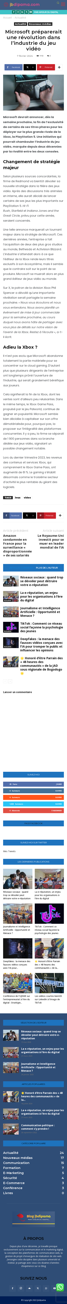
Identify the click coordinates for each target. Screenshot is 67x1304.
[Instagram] (18, 12)
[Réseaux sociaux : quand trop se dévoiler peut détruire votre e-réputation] (11, 581)
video (27, 497)
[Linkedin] (22, 12)
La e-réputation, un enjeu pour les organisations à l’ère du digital (41, 596)
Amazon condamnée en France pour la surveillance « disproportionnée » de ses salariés (17, 545)
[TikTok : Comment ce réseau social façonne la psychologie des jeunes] (11, 627)
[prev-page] (5, 681)
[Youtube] (31, 12)
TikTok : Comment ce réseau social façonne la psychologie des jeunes (41, 627)
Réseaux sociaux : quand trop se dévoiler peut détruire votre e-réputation (41, 581)
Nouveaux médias (40, 23)
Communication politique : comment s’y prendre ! (38, 1127)
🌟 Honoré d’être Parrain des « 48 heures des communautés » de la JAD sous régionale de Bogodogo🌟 (41, 665)
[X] (27, 12)
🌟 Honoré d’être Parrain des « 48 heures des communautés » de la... (47, 964)
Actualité (20, 17)
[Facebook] (14, 12)
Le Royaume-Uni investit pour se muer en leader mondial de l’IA (51, 541)
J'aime (59, 784)
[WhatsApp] (46, 1288)
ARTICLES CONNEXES (21, 567)
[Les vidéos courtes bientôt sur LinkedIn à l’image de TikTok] (49, 983)
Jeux (17, 497)
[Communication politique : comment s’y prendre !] (11, 1129)
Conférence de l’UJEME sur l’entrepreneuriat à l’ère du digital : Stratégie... (16, 999)
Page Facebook (33, 823)
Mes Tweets (9, 851)
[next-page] (10, 681)
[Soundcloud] (29, 1288)
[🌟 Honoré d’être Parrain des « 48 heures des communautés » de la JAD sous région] (11, 661)
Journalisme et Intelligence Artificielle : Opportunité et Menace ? (40, 612)
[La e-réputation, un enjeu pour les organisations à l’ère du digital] (11, 596)
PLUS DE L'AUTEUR (47, 567)
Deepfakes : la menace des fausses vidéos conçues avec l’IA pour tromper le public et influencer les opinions (41, 644)
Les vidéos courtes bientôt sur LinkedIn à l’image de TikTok (48, 999)
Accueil (7, 17)
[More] (59, 67)
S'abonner (56, 810)
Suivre (58, 791)
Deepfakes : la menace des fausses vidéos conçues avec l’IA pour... (16, 964)
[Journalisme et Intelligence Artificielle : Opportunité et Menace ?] (11, 611)
